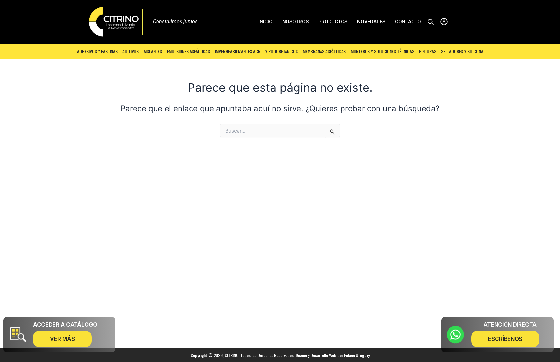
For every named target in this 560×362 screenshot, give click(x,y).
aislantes (153, 51)
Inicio (265, 22)
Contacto (408, 22)
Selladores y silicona (462, 51)
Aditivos (130, 51)
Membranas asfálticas (324, 51)
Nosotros (295, 22)
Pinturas (427, 51)
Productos (332, 22)
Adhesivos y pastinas (97, 51)
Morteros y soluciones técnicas (382, 51)
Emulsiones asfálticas (188, 51)
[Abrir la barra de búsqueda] (430, 22)
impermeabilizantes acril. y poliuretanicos (256, 51)
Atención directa (510, 324)
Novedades (371, 22)
